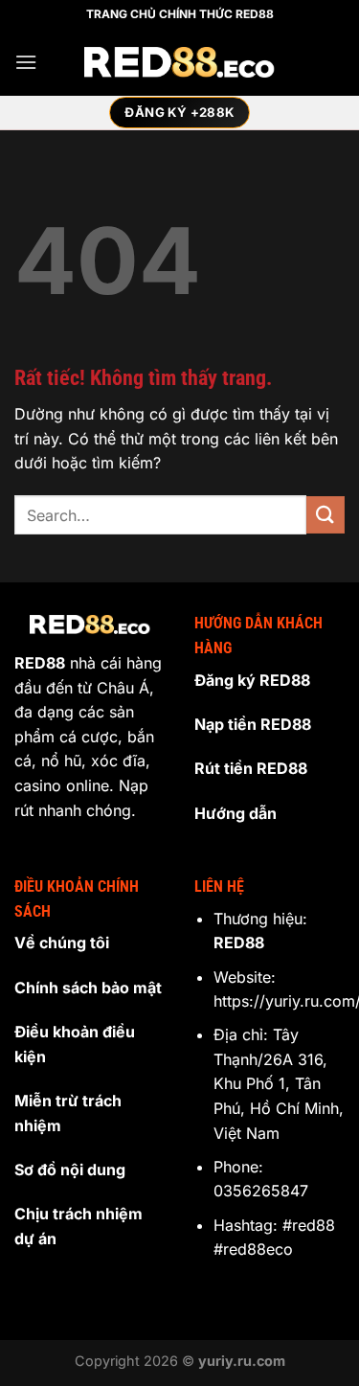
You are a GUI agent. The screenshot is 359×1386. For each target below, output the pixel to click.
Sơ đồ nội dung (69, 1169)
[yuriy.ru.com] (180, 63)
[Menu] (25, 61)
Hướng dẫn (235, 813)
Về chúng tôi (61, 942)
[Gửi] (325, 515)
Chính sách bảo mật (88, 987)
